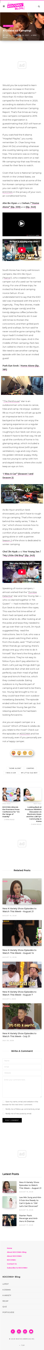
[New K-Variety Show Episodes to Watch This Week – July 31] (22, 1016)
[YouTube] (31, 1331)
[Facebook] (13, 1331)
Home (9, 1248)
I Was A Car (11, 773)
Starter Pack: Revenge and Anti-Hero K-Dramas (28, 1218)
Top (23, 1345)
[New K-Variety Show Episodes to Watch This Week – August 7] (22, 974)
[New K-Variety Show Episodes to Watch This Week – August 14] (22, 933)
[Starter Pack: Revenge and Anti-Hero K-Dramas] (10, 1220)
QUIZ (4, 1307)
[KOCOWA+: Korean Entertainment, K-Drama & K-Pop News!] (16, 6)
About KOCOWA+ (14, 1256)
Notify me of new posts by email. (19, 1114)
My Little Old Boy (29, 773)
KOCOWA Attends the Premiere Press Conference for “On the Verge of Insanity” (11, 812)
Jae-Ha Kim (10, 35)
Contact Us (12, 1264)
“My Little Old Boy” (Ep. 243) (18, 555)
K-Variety (8, 26)
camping (30, 768)
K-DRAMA (6, 1290)
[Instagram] (25, 1331)
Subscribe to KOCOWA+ (17, 1268)
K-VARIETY (6, 1295)
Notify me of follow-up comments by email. (23, 1109)
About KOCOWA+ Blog (16, 1252)
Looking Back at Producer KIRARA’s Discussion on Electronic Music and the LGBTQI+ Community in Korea (33, 814)
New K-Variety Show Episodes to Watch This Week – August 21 (30, 1185)
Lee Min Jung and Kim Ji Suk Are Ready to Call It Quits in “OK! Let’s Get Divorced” (30, 1201)
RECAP (5, 1301)
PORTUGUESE (8, 1312)
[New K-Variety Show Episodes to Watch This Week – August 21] (22, 891)
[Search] (38, 6)
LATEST (5, 1284)
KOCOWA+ (11, 1260)
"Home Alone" (15, 768)
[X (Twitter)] (19, 1331)
